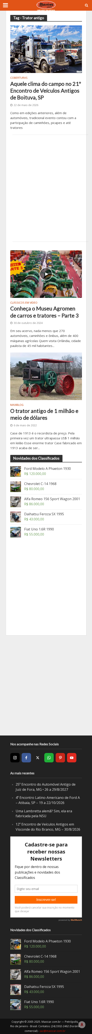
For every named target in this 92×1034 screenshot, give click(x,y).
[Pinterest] (60, 757)
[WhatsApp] (49, 757)
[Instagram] (15, 757)
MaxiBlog (17, 405)
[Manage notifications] (82, 1024)
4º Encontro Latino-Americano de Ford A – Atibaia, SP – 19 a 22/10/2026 (48, 800)
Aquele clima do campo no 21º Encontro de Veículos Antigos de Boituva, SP (45, 90)
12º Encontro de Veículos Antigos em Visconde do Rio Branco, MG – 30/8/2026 (48, 827)
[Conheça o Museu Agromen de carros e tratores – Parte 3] (46, 273)
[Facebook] (26, 757)
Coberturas (19, 78)
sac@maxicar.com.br (52, 1031)
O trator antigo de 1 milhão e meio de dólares (44, 414)
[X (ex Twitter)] (37, 757)
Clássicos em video (23, 302)
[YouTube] (71, 757)
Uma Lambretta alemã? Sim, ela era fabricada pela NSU (44, 813)
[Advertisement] (46, 188)
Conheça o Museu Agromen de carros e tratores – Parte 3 (44, 311)
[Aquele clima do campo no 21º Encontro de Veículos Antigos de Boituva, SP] (46, 49)
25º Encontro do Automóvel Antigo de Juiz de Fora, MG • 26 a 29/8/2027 (46, 787)
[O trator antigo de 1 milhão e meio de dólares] (46, 376)
